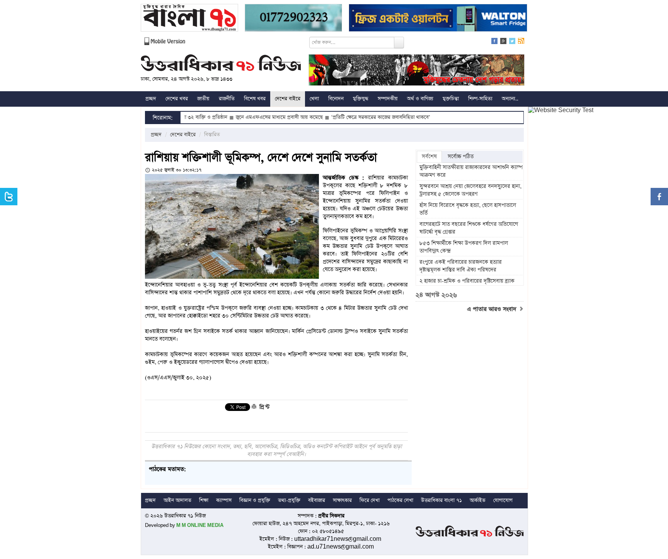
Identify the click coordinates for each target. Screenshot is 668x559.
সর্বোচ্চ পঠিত (461, 156)
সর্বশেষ (429, 156)
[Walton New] (438, 18)
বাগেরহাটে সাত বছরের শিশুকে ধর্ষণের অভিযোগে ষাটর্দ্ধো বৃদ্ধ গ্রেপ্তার (468, 228)
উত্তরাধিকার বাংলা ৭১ (441, 500)
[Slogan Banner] (416, 71)
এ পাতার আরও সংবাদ (492, 309)
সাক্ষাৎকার (342, 500)
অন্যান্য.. (510, 98)
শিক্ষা (203, 500)
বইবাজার (316, 500)
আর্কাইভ (478, 500)
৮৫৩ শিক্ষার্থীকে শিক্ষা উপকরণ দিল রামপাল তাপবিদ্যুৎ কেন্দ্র (463, 247)
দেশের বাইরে (287, 98)
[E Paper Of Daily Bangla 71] (189, 18)
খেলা (314, 98)
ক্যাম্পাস (224, 500)
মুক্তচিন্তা (451, 98)
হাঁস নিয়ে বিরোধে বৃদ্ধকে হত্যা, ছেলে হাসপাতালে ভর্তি (467, 209)
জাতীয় (203, 98)
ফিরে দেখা (370, 500)
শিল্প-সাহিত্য (480, 98)
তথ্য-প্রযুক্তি (289, 500)
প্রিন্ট (264, 407)
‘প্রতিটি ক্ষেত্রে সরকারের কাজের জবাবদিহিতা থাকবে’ (360, 117)
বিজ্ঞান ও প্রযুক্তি (254, 500)
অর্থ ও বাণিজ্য (420, 98)
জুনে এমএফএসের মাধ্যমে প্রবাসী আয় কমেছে (259, 117)
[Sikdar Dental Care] (293, 18)
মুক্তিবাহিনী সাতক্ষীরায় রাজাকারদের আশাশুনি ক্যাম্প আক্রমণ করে (471, 171)
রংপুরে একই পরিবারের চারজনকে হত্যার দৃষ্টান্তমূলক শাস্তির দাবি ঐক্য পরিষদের (460, 266)
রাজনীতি (227, 98)
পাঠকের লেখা (400, 500)
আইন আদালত (177, 500)
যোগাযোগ (503, 500)
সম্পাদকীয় (388, 98)
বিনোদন (336, 98)
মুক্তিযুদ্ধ (360, 98)
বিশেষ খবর (255, 98)
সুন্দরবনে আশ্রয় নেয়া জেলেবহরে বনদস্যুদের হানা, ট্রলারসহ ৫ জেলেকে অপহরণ (470, 190)
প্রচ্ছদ (150, 98)
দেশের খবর (176, 98)
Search (399, 42)
